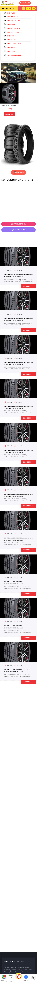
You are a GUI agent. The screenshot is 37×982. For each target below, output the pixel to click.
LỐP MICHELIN (12, 17)
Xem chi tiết (28, 286)
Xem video (20, 172)
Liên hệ (9, 109)
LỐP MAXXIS (11, 47)
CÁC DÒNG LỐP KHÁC (14, 55)
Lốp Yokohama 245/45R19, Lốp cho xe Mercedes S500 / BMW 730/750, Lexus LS (9, 105)
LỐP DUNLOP (11, 36)
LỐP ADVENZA (12, 40)
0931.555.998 (25, 3)
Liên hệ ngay (19, 229)
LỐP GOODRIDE (12, 51)
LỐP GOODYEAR (12, 24)
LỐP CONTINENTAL (14, 28)
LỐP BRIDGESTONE (14, 20)
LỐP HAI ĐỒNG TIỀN (14, 43)
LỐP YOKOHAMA (13, 32)
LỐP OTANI (11, 13)
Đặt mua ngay (9, 114)
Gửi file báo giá (19, 224)
